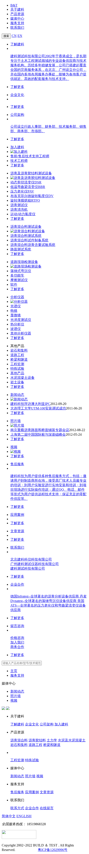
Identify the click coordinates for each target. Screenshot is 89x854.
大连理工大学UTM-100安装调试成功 (38, 408)
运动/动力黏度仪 (22, 214)
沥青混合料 (19, 740)
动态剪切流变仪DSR (25, 182)
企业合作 (17, 584)
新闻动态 (17, 395)
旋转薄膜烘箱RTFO (25, 200)
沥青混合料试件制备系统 (29, 240)
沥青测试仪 (19, 205)
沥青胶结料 (37, 740)
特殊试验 (17, 368)
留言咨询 (17, 626)
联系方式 (17, 808)
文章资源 (17, 531)
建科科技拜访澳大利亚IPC (30, 404)
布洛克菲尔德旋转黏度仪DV (32, 196)
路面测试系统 (20, 249)
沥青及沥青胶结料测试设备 (31, 173)
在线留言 (47, 808)
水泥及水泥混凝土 (72, 740)
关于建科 (17, 9)
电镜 (13, 310)
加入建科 (17, 147)
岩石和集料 (19, 350)
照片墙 (15, 421)
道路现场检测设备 (24, 262)
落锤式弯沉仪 (20, 271)
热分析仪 (17, 324)
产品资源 (17, 14)
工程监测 (17, 364)
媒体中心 (17, 18)
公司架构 (17, 114)
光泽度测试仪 (20, 320)
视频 (13, 447)
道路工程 (17, 355)
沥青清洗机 (19, 209)
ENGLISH (24, 816)
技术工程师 (19, 161)
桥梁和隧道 (19, 359)
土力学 (52, 740)
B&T (13, 5)
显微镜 (15, 315)
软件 (13, 284)
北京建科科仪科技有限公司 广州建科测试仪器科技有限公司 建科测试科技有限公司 (34, 564)
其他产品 (17, 373)
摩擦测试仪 (19, 280)
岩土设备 (17, 382)
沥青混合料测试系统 (25, 235)
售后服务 (17, 464)
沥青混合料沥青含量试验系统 (32, 245)
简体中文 (9, 816)
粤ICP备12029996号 (52, 850)
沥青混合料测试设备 (25, 226)
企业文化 (17, 95)
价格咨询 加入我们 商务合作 (17, 642)
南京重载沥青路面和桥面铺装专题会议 (39, 430)
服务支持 (17, 23)
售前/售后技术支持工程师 (29, 156)
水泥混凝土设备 (22, 377)
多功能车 (17, 275)
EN (19, 36)
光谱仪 (15, 306)
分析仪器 (17, 297)
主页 (13, 671)
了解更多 (17, 87)
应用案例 (17, 514)
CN (14, 36)
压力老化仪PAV (22, 191)
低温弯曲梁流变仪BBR (27, 187)
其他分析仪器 (20, 333)
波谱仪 (15, 329)
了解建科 (17, 44)
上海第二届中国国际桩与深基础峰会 (38, 434)
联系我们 (17, 27)
